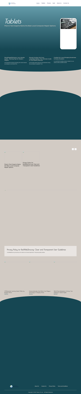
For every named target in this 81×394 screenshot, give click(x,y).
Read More (6, 294)
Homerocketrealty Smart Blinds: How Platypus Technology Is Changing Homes (39, 291)
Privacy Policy (52, 386)
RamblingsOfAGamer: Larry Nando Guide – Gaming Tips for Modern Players (14, 59)
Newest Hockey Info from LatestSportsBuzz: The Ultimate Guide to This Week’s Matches (40, 59)
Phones (49, 3)
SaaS (54, 3)
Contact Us (66, 3)
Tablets (43, 3)
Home (37, 3)
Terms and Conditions (63, 386)
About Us (59, 3)
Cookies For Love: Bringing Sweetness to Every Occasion (65, 58)
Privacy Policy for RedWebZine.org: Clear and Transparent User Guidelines (31, 164)
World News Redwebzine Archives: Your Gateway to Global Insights (63, 291)
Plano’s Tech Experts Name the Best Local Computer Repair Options (30, 26)
